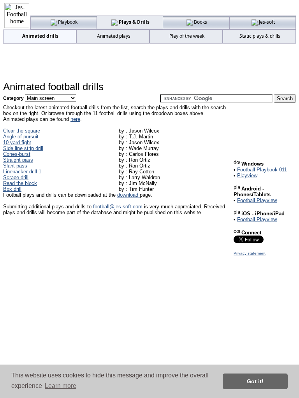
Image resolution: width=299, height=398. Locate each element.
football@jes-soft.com (117, 206)
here (75, 119)
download (128, 195)
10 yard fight (17, 142)
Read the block (20, 183)
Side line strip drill (23, 148)
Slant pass (15, 166)
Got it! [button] (255, 381)
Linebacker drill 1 (22, 172)
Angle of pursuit (21, 137)
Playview (247, 175)
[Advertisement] (149, 62)
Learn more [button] (60, 385)
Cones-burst (16, 154)
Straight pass (18, 160)
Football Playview (257, 200)
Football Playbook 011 (262, 170)
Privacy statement (250, 253)
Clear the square (21, 131)
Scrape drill (15, 177)
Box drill (12, 189)
